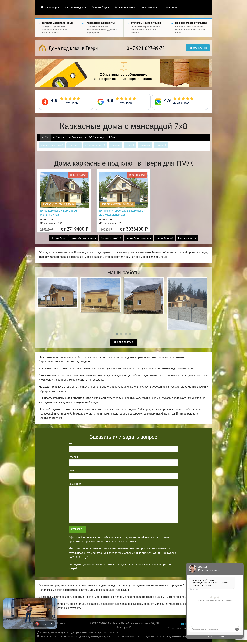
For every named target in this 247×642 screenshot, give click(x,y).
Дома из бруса (50, 7)
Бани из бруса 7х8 (164, 238)
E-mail (72, 470)
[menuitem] (50, 7)
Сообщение (75, 484)
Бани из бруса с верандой (138, 238)
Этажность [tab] (78, 137)
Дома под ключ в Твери (72, 48)
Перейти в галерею (123, 342)
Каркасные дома (75, 7)
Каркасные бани (124, 7)
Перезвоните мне (197, 48)
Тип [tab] (46, 137)
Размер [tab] (60, 137)
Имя (71, 443)
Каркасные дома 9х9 (111, 238)
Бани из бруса (100, 7)
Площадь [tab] (98, 137)
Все (112, 137)
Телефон (73, 457)
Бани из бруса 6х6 (187, 238)
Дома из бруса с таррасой (83, 238)
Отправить (77, 529)
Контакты (172, 7)
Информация (148, 7)
